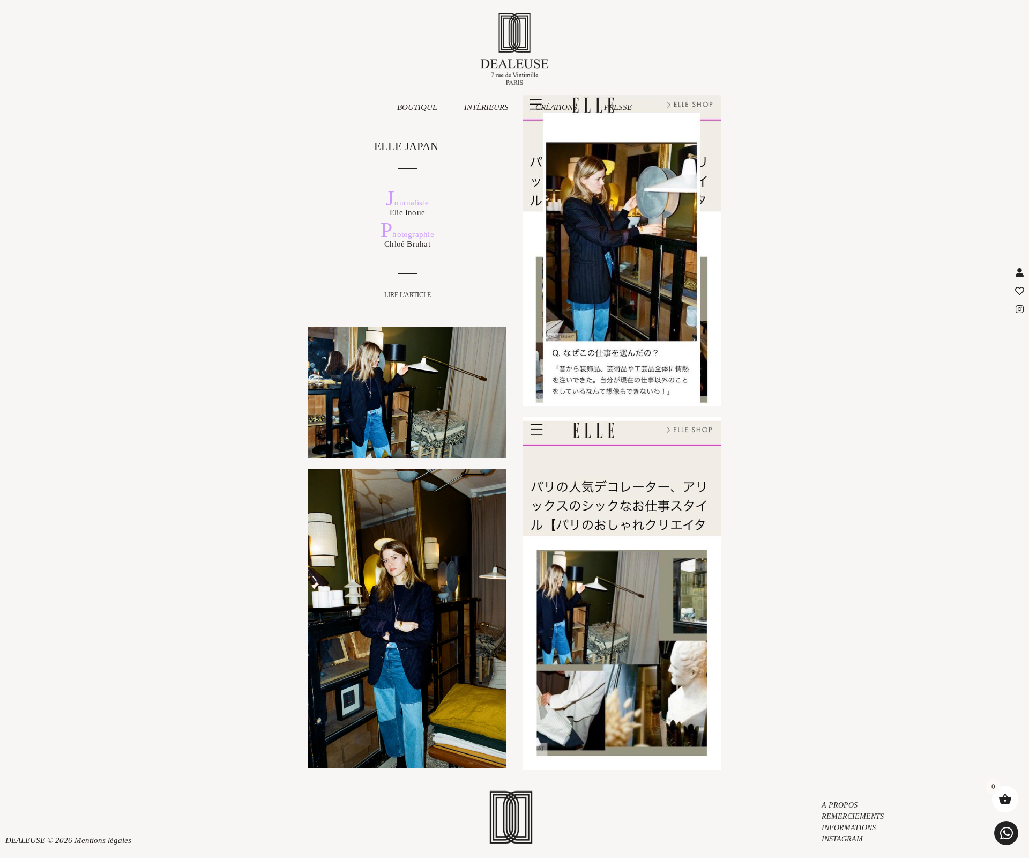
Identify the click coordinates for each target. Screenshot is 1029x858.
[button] (1006, 833)
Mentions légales (102, 840)
